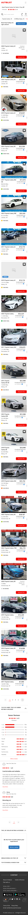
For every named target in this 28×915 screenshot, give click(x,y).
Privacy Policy (15, 905)
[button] (22, 14)
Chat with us (6, 882)
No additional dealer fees (20, 382)
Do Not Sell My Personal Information (12, 908)
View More (5, 787)
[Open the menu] (25, 2)
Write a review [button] (14, 847)
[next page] (22, 700)
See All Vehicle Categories (10, 890)
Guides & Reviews (19, 880)
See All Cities (6, 886)
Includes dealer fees (20, 81)
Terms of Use (6, 905)
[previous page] (5, 700)
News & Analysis (7, 880)
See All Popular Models (9, 888)
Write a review (14, 759)
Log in (25, 900)
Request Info (21, 57)
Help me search (21, 23)
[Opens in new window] (8, 894)
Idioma (5, 901)
